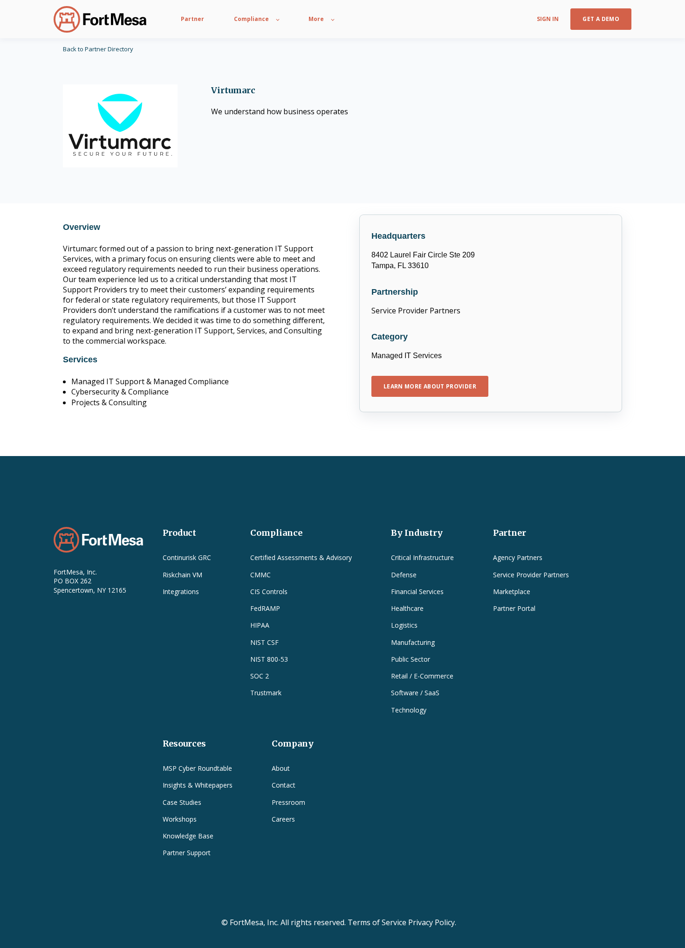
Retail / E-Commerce (422, 676)
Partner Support (187, 853)
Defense (404, 575)
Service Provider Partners (531, 575)
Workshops (180, 819)
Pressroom (288, 802)
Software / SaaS (415, 693)
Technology (408, 710)
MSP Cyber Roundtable (197, 768)
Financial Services (417, 591)
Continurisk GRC (187, 557)
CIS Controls (269, 591)
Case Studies (182, 802)
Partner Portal (514, 608)
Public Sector (410, 659)
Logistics (404, 625)
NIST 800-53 (269, 659)
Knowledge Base (188, 836)
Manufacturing (413, 642)
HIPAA (259, 625)
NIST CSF (264, 642)
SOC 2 (259, 676)
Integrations (181, 591)
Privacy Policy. (432, 922)
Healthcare (407, 608)
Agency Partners (517, 557)
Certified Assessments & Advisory (301, 557)
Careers (283, 819)
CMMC (260, 575)
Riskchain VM (182, 575)
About (281, 768)
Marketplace (511, 591)
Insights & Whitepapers (198, 785)
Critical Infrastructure (422, 557)
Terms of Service (377, 922)
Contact (283, 785)
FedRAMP (265, 608)
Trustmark (265, 693)
